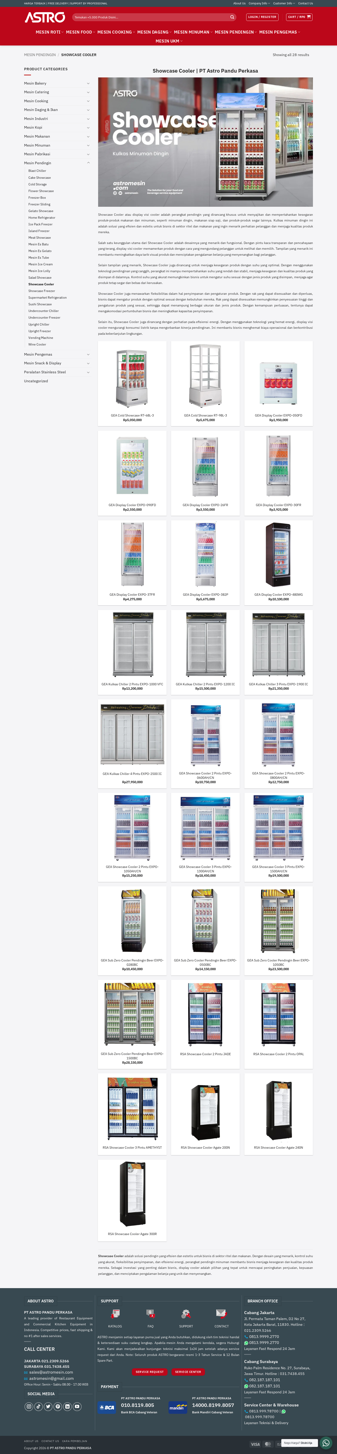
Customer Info (282, 3)
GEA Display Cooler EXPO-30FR (278, 505)
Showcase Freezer (41, 291)
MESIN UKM (168, 41)
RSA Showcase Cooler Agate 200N (205, 1147)
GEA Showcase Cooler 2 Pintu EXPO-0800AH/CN (278, 775)
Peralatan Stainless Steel (45, 372)
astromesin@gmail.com (51, 1378)
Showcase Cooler (41, 284)
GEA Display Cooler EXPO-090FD (132, 505)
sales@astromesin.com (51, 1372)
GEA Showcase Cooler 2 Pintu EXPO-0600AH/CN (205, 775)
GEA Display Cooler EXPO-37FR (132, 594)
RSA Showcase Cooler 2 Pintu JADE (205, 1054)
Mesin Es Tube (38, 257)
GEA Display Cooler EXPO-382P (205, 594)
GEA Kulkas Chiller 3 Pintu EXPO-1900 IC (278, 684)
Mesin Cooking (36, 101)
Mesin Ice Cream (40, 264)
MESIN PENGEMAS (278, 32)
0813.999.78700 (264, 1411)
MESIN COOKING (114, 32)
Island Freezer (39, 231)
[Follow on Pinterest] (57, 1406)
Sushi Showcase (40, 304)
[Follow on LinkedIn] (67, 1406)
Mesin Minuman (37, 145)
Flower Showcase (41, 191)
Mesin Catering (36, 92)
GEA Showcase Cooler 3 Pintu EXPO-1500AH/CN (278, 869)
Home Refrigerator (41, 217)
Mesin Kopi (33, 127)
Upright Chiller (38, 324)
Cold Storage (37, 184)
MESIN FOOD (79, 32)
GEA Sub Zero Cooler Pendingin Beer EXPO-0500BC (205, 962)
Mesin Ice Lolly (39, 271)
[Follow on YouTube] (77, 1406)
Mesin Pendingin (40, 54)
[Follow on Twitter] (48, 1406)
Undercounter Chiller (43, 311)
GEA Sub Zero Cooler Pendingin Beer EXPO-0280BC (132, 962)
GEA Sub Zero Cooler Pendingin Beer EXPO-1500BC (132, 1056)
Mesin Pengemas (38, 354)
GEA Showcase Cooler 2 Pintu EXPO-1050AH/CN (132, 869)
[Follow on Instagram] (29, 1406)
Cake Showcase (39, 177)
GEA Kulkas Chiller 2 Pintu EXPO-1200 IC (205, 684)
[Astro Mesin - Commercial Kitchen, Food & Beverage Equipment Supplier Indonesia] (44, 17)
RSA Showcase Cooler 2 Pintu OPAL (278, 1054)
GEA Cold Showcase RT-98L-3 (205, 415)
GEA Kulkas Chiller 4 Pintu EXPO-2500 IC (132, 774)
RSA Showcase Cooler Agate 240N (278, 1147)
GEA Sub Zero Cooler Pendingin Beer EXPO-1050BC (278, 962)
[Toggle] (88, 83)
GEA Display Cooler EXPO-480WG (278, 594)
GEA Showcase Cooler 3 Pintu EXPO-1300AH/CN (205, 869)
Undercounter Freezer (44, 317)
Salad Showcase (40, 277)
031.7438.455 (56, 1366)
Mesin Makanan (37, 136)
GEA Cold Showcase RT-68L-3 (132, 415)
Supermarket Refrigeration (47, 297)
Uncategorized (36, 381)
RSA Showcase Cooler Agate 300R (132, 1234)
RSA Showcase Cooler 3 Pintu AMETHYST (132, 1147)
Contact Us (305, 3)
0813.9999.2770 (264, 1336)
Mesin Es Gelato (40, 251)
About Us (239, 3)
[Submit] (232, 17)
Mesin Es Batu (38, 244)
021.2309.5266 (55, 1361)
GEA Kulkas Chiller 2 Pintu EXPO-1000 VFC (132, 684)
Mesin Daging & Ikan (41, 109)
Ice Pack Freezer (40, 224)
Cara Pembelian (74, 1441)
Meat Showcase (39, 237)
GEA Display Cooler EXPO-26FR (205, 505)
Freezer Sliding (39, 204)
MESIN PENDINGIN (234, 32)
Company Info (258, 3)
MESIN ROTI (48, 32)
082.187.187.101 (264, 1379)
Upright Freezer (39, 331)
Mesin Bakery (35, 83)
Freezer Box (37, 197)
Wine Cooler (37, 344)
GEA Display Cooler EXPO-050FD (278, 415)
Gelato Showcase (40, 211)
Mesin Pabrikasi (37, 154)
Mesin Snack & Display (42, 363)
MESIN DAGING (152, 32)
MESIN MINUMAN (192, 32)
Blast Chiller (37, 170)
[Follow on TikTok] (38, 1406)
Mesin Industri (36, 118)
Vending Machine (40, 337)
